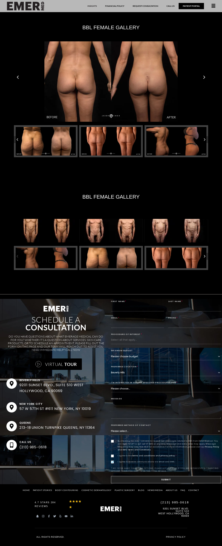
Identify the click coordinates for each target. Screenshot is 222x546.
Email (115, 317)
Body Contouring (66, 490)
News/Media (155, 490)
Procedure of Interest (126, 334)
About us (171, 490)
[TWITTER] (54, 516)
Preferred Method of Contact (131, 425)
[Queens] (11, 426)
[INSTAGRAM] (43, 516)
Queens (25, 423)
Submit (166, 479)
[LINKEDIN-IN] (72, 516)
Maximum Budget (122, 350)
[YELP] (60, 516)
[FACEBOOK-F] (49, 516)
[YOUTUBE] (66, 516)
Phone (173, 317)
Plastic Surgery (125, 490)
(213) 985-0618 (33, 447)
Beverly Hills (29, 380)
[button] (213, 6)
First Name (118, 301)
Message (116, 398)
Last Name (175, 301)
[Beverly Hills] (11, 383)
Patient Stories (42, 490)
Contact (193, 490)
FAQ (183, 490)
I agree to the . (147, 455)
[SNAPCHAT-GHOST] (37, 516)
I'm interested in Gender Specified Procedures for (144, 382)
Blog (141, 490)
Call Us (25, 442)
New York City (30, 404)
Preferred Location (124, 366)
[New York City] (11, 407)
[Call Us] (11, 445)
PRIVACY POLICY (175, 537)
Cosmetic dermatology (97, 490)
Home (26, 490)
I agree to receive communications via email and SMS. (146, 461)
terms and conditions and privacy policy (153, 455)
